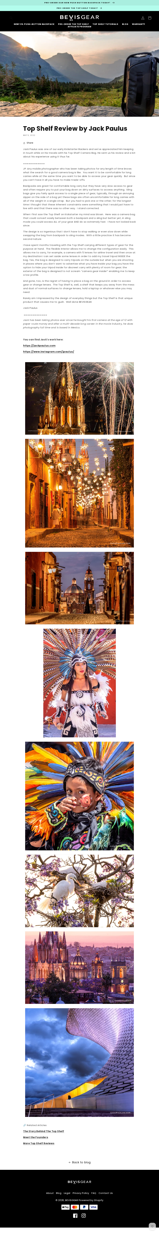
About (50, 1193)
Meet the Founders (35, 1137)
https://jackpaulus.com (39, 345)
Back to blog (81, 1162)
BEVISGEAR (71, 1200)
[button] (11, 18)
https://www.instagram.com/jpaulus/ (48, 351)
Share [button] (30, 142)
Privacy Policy (81, 1193)
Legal (67, 1193)
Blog (58, 1193)
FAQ (93, 1193)
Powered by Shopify (91, 1200)
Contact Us (106, 1193)
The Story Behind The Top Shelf (43, 1131)
